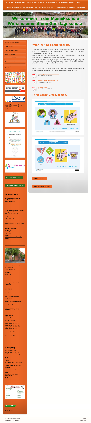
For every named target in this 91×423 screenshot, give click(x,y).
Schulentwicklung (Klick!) (13, 177)
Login (84, 418)
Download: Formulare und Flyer (15, 185)
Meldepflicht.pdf (42, 87)
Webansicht (83, 420)
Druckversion (10, 418)
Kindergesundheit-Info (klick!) (42, 186)
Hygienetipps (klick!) (39, 178)
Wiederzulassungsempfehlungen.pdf (48, 80)
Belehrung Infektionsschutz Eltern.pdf (48, 74)
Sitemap (17, 418)
